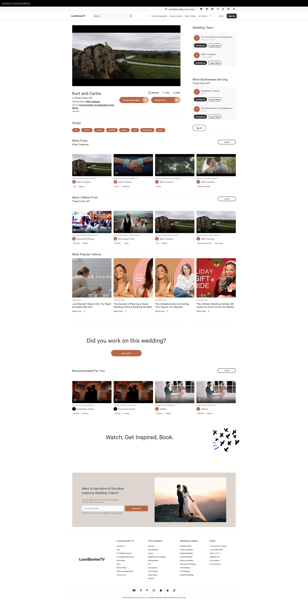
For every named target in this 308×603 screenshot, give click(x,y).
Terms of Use (121, 575)
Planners (151, 578)
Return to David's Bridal (16, 3)
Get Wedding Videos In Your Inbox (182, 9)
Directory (151, 546)
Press (118, 564)
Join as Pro (126, 353)
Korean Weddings (186, 557)
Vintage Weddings (186, 553)
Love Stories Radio (216, 549)
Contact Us (200, 45)
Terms (106, 513)
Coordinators (152, 567)
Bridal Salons (152, 575)
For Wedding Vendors (124, 553)
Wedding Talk (214, 557)
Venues (150, 553)
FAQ (118, 549)
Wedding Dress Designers (157, 557)
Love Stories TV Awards (218, 546)
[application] (126, 55)
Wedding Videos (185, 546)
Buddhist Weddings (187, 575)
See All (199, 128)
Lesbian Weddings (186, 549)
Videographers (153, 549)
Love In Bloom (215, 560)
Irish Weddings (185, 567)
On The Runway (215, 564)
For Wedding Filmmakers (125, 557)
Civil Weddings (185, 571)
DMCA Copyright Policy (125, 571)
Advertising (121, 560)
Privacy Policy (117, 513)
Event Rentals (153, 571)
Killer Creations (93, 101)
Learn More (215, 45)
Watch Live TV (215, 553)
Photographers (153, 560)
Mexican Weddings (186, 560)
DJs (149, 564)
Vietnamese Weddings (188, 564)
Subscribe (136, 508)
